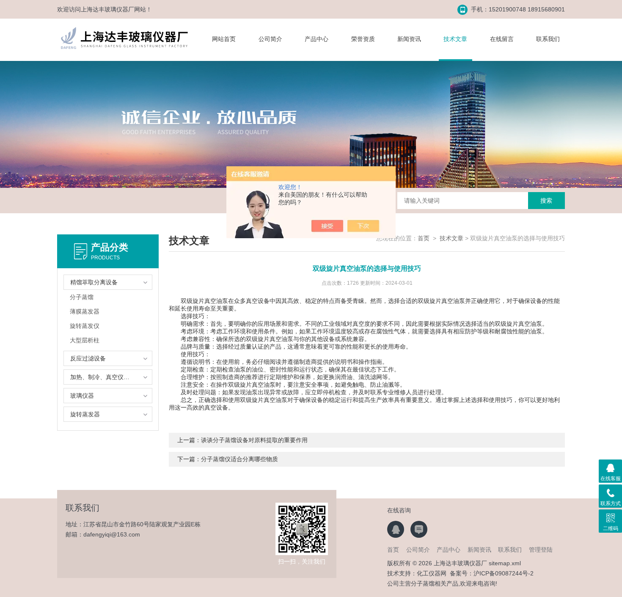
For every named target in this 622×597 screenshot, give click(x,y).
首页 (423, 238)
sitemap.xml (505, 563)
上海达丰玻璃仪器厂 (107, 9)
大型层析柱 (84, 340)
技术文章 (455, 39)
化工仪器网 (431, 573)
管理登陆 (541, 549)
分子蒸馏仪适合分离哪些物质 (239, 459)
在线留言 (502, 39)
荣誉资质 (363, 39)
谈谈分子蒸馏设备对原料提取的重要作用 (254, 440)
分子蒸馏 (82, 297)
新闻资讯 (409, 39)
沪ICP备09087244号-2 (503, 573)
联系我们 (548, 39)
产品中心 (316, 39)
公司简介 (270, 39)
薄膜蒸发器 (84, 311)
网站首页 (224, 39)
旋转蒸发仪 (84, 325)
